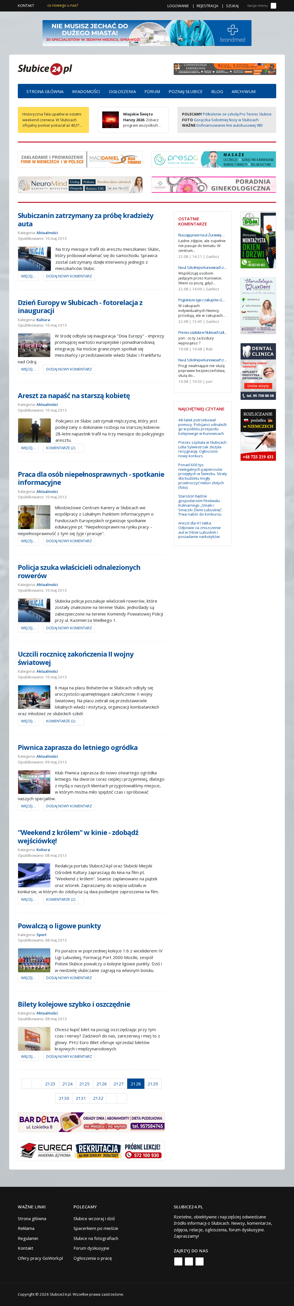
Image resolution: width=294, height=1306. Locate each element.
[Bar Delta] (91, 1121)
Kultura (43, 319)
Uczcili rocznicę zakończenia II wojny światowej (76, 658)
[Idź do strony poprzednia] (37, 1084)
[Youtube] (200, 1261)
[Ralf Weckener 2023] (258, 434)
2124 (67, 1084)
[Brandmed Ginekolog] (213, 184)
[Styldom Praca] (258, 239)
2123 (50, 1084)
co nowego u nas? (62, 5)
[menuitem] (45, 91)
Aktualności (47, 232)
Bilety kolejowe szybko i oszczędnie (74, 1004)
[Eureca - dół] (91, 1150)
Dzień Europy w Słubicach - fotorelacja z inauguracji (80, 306)
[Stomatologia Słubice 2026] (225, 69)
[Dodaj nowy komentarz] (81, 448)
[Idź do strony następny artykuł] (112, 1098)
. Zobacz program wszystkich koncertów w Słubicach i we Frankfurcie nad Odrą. (130, 125)
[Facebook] (178, 1261)
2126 (101, 1084)
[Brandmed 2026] (147, 32)
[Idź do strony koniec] (122, 1098)
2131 (81, 1098)
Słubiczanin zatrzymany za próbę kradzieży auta (85, 219)
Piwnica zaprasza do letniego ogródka (78, 747)
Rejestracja (207, 5)
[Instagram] (189, 1261)
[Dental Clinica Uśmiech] (258, 371)
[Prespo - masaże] (213, 159)
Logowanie (178, 5)
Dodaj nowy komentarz (69, 276)
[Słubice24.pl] (45, 68)
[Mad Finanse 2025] (80, 159)
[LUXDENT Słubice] (258, 305)
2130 (64, 1098)
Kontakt (26, 5)
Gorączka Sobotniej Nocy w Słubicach (226, 119)
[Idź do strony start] (26, 1084)
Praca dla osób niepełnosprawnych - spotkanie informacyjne (91, 478)
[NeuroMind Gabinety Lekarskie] (80, 184)
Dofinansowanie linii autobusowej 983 (229, 125)
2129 (153, 1084)
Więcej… (28, 276)
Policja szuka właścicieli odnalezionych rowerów (79, 571)
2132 (98, 1098)
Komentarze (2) (60, 447)
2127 (118, 1084)
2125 (84, 1084)
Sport (41, 934)
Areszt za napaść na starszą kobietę (74, 395)
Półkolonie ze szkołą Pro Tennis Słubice (237, 114)
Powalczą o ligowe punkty (59, 925)
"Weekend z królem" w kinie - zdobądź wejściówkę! (78, 836)
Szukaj (232, 5)
